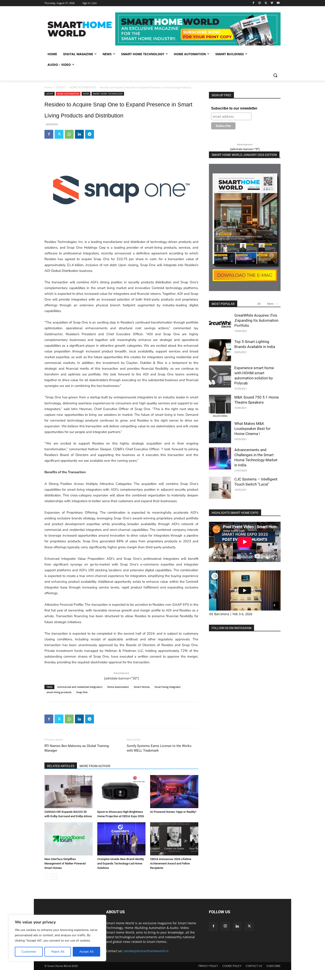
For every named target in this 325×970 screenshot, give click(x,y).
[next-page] (54, 876)
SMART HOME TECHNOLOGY (108, 93)
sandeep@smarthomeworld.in (146, 951)
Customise (28, 951)
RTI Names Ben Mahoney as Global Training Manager (76, 748)
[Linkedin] (79, 134)
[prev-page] (47, 876)
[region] (57, 938)
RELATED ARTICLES (60, 766)
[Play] (214, 557)
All (258, 303)
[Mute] (268, 557)
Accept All (86, 951)
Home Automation (118, 686)
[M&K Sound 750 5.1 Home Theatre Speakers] (220, 406)
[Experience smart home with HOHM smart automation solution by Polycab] (220, 376)
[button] (275, 75)
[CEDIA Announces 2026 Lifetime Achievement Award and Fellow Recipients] (174, 838)
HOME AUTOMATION (83, 87)
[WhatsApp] (69, 134)
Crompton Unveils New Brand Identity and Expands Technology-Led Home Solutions (120, 863)
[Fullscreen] (275, 557)
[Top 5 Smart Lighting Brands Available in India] (220, 350)
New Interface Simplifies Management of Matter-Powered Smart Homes (65, 863)
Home (48, 87)
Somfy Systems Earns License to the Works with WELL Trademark (159, 748)
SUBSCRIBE (273, 966)
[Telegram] (89, 134)
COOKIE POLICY (231, 966)
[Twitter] (265, 3)
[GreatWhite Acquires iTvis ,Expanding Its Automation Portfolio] (220, 324)
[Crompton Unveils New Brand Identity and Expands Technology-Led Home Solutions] (121, 838)
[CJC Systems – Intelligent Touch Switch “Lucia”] (220, 488)
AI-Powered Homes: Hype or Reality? (173, 811)
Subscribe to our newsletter (234, 108)
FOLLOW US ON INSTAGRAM (231, 628)
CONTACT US (254, 966)
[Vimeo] (271, 3)
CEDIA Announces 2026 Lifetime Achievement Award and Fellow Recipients (170, 863)
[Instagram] (259, 3)
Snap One (82, 692)
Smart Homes (142, 686)
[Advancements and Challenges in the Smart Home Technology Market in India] (220, 458)
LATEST (60, 87)
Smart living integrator (168, 686)
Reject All (57, 951)
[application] (245, 542)
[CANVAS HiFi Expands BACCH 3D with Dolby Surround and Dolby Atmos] (68, 791)
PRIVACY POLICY (208, 966)
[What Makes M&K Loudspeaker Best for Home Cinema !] (220, 432)
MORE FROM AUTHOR (95, 766)
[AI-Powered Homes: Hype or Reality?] (174, 791)
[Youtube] (278, 3)
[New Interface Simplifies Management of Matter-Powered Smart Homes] (68, 838)
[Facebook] (253, 3)
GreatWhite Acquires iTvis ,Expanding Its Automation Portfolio (256, 320)
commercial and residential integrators (79, 686)
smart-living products (58, 692)
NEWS (86, 93)
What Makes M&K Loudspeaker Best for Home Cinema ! (252, 428)
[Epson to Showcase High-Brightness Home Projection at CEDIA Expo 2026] (121, 791)
